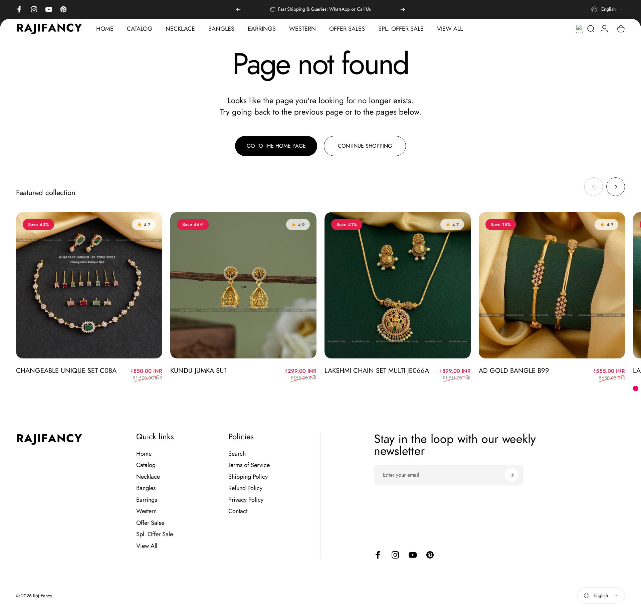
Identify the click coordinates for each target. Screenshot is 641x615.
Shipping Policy (248, 477)
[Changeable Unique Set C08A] (89, 285)
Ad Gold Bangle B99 (514, 370)
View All (146, 546)
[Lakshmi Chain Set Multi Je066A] (398, 285)
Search (237, 454)
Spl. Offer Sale (154, 534)
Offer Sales (150, 523)
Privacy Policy (245, 500)
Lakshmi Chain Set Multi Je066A (377, 370)
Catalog (146, 465)
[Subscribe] (511, 475)
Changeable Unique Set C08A (66, 370)
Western (146, 511)
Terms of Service (249, 465)
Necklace (148, 477)
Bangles (146, 488)
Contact (237, 511)
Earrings (146, 500)
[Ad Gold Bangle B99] (552, 285)
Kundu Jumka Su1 (198, 370)
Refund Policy (245, 488)
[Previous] (238, 9)
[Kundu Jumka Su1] (243, 285)
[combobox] (608, 9)
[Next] (402, 9)
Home (144, 454)
